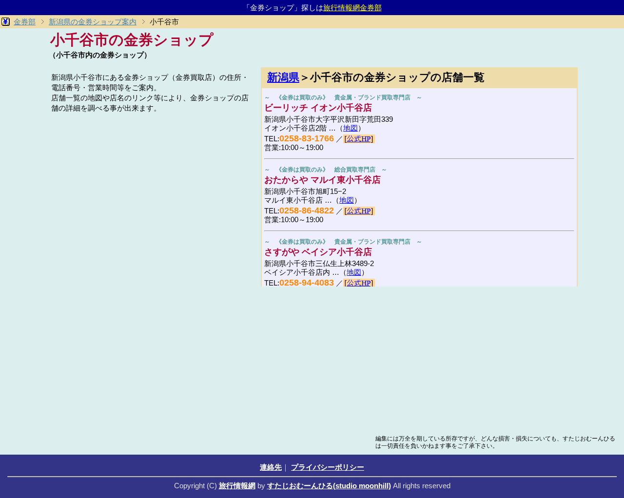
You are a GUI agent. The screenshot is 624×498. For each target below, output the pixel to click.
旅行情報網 (237, 485)
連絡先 (271, 467)
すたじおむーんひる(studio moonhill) (329, 485)
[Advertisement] (151, 184)
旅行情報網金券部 (352, 7)
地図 (350, 128)
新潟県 (283, 77)
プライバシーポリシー (327, 467)
